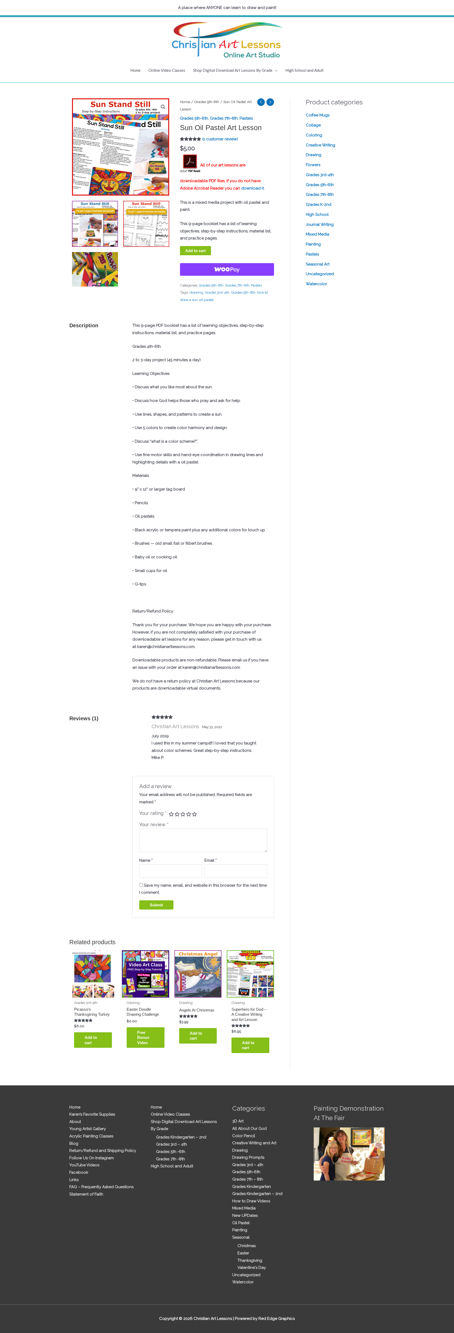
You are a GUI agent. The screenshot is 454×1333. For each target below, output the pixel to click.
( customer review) (220, 139)
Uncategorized (320, 274)
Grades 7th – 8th (247, 1179)
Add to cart (195, 250)
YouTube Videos (84, 1165)
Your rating (153, 813)
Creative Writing (320, 145)
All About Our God (249, 1128)
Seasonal (241, 1237)
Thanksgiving (250, 1260)
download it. (253, 188)
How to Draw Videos (251, 1201)
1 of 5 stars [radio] (171, 814)
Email (210, 860)
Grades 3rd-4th (217, 292)
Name (146, 860)
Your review (154, 824)
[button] (163, 107)
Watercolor (316, 284)
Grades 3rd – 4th (171, 1144)
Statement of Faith (86, 1194)
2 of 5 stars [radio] (177, 814)
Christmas (247, 1245)
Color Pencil (243, 1135)
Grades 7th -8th (170, 1159)
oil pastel (206, 300)
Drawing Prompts (248, 1157)
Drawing (313, 154)
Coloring (314, 135)
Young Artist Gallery (87, 1128)
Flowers (313, 164)
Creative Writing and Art (254, 1143)
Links (74, 1179)
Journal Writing (320, 224)
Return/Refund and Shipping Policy (102, 1150)
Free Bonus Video (143, 1037)
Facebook (78, 1172)
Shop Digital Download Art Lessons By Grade (232, 70)
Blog (73, 1143)
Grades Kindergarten (251, 1186)
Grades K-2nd (318, 204)
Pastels (246, 118)
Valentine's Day (252, 1267)
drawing (196, 292)
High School (317, 214)
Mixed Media (317, 234)
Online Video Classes (166, 70)
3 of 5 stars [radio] (182, 814)
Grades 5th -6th (170, 1151)
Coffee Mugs (317, 115)
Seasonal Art (317, 264)
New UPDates (245, 1215)
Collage (313, 125)
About (75, 1121)
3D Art (238, 1121)
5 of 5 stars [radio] (194, 814)
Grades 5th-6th (206, 102)
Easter (243, 1253)
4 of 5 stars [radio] (188, 814)
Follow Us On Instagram (91, 1158)
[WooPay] (227, 269)
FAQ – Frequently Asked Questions (101, 1186)
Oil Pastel (241, 1222)
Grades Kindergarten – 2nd (181, 1137)
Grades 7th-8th (224, 118)
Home (135, 70)
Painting (313, 244)
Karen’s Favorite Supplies (92, 1114)
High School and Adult (304, 70)
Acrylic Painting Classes (91, 1136)
